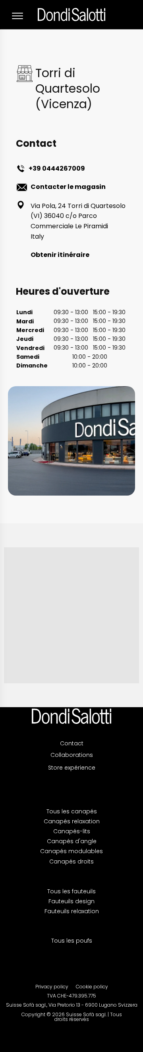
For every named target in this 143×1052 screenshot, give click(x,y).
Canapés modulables (71, 851)
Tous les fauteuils (71, 891)
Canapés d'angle (72, 841)
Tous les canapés (71, 811)
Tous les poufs (71, 941)
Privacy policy (51, 986)
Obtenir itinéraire (60, 254)
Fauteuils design (71, 901)
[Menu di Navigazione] (17, 16)
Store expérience (71, 768)
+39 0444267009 (57, 168)
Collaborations (71, 755)
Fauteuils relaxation (71, 911)
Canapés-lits (71, 831)
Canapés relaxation (72, 821)
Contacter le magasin (68, 186)
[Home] (71, 716)
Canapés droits (71, 861)
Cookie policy (92, 986)
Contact (71, 743)
